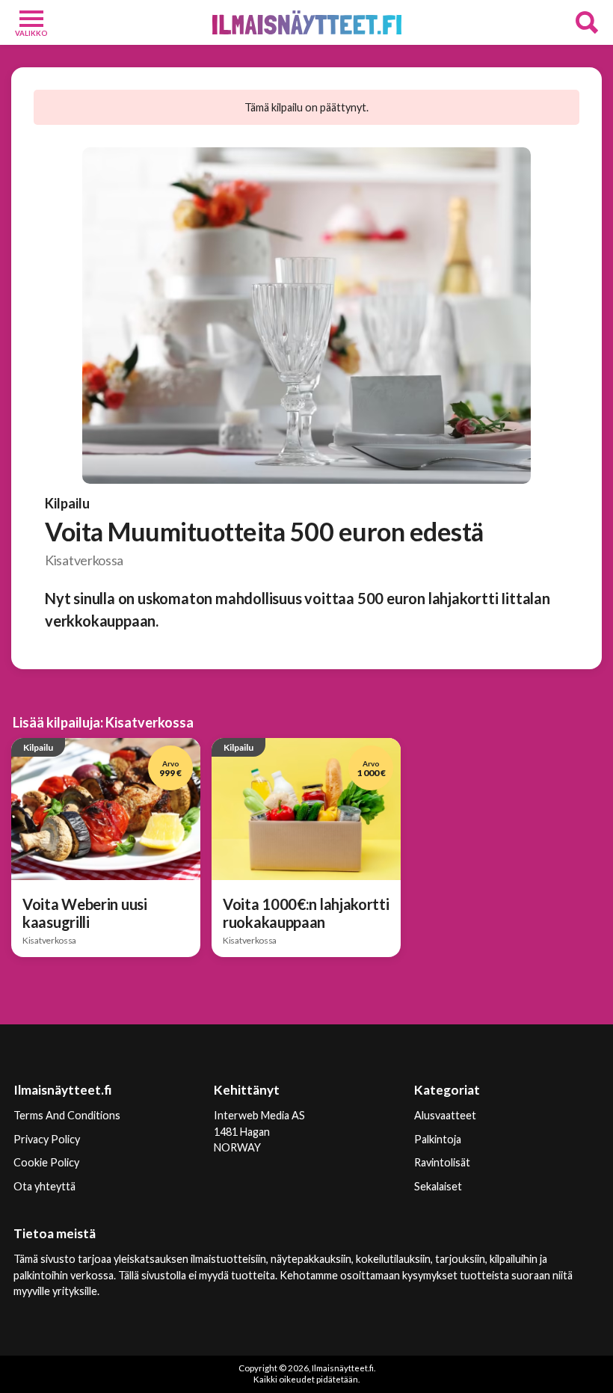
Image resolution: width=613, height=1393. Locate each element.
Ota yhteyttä (44, 1186)
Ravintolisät (442, 1162)
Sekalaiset (438, 1186)
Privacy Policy (46, 1139)
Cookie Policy (46, 1162)
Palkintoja (437, 1139)
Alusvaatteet (445, 1115)
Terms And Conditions (66, 1115)
